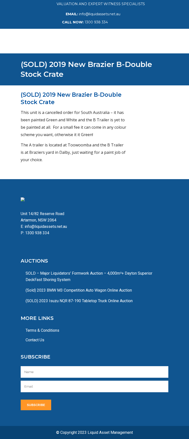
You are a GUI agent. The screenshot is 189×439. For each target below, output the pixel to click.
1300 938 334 (96, 22)
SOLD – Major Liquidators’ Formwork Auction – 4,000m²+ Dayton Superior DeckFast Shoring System (89, 276)
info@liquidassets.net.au (99, 14)
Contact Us (35, 340)
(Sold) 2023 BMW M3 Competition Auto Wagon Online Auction (79, 290)
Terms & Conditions (42, 330)
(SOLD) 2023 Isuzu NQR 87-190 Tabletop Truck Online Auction (79, 300)
